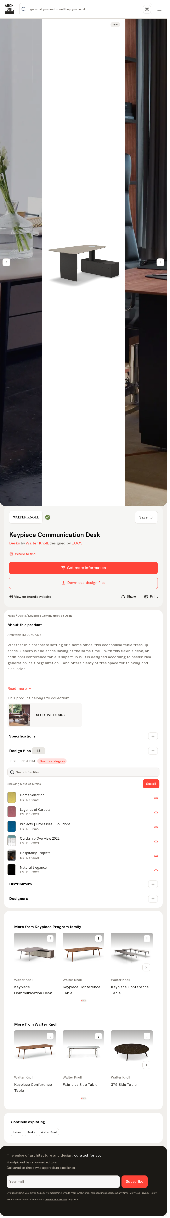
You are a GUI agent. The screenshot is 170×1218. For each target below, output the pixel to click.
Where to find (25, 554)
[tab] (13, 761)
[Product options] (50, 938)
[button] (81, 1000)
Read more (17, 688)
